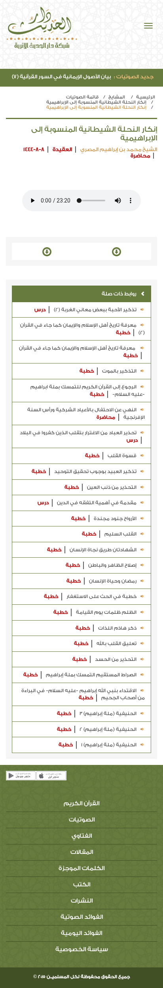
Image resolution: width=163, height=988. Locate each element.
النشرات (82, 900)
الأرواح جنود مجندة (103, 518)
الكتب (81, 884)
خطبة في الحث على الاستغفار (90, 596)
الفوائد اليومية (81, 933)
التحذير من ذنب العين (100, 487)
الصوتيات (82, 819)
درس (39, 309)
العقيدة (62, 149)
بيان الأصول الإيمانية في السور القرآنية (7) (83, 76)
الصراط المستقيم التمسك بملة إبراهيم (79, 675)
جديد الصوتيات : (134, 76)
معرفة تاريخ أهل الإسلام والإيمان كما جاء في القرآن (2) (82, 328)
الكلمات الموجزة (81, 868)
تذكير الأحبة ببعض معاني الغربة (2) (85, 309)
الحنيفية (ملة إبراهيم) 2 (96, 729)
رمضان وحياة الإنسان (101, 581)
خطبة (123, 332)
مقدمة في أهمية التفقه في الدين (87, 502)
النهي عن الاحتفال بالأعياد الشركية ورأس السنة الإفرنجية (86, 413)
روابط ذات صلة (119, 294)
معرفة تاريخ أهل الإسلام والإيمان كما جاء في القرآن (78, 351)
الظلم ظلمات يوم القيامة (94, 612)
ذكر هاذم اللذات (106, 628)
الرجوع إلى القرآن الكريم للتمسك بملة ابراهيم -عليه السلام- (87, 390)
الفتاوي (82, 836)
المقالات (81, 852)
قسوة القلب (110, 455)
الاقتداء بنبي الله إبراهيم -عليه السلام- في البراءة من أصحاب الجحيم (83, 694)
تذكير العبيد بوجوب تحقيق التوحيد (84, 471)
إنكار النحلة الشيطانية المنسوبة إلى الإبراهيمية (96, 102)
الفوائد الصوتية (82, 917)
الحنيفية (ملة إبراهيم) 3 (96, 713)
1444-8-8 (33, 149)
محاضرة (140, 156)
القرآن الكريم (81, 803)
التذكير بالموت (108, 371)
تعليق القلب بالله (105, 643)
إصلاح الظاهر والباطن (101, 565)
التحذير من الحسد (104, 659)
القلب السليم (109, 534)
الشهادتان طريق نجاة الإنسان (91, 550)
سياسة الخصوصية (81, 949)
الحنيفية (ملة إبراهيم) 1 (97, 745)
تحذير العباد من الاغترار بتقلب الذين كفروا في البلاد (79, 436)
